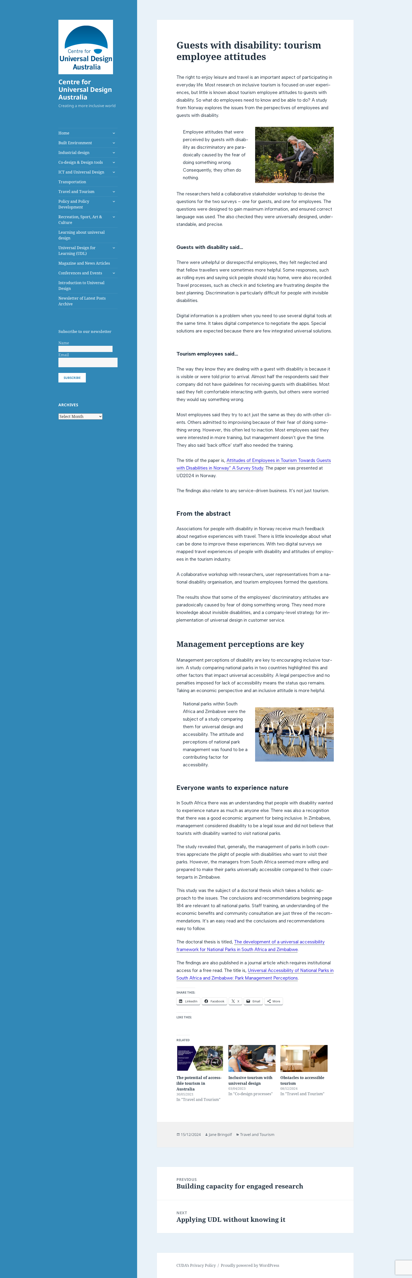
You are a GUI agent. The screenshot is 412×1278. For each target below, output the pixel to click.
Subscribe (72, 378)
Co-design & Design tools (80, 162)
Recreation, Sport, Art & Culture (80, 219)
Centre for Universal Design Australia (85, 89)
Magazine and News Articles (84, 263)
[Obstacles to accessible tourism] (304, 1058)
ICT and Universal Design (81, 172)
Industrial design (73, 152)
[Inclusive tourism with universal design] (252, 1058)
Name (63, 343)
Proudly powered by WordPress (250, 1265)
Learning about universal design (81, 235)
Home (63, 133)
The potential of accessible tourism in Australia (198, 1083)
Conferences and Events (80, 273)
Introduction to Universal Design (81, 285)
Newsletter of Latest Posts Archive (82, 301)
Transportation (72, 181)
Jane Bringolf (220, 1134)
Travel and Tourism (76, 191)
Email (63, 354)
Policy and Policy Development (73, 204)
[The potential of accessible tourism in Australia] (200, 1058)
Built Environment (75, 142)
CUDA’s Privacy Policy (196, 1265)
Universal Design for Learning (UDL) (77, 250)
